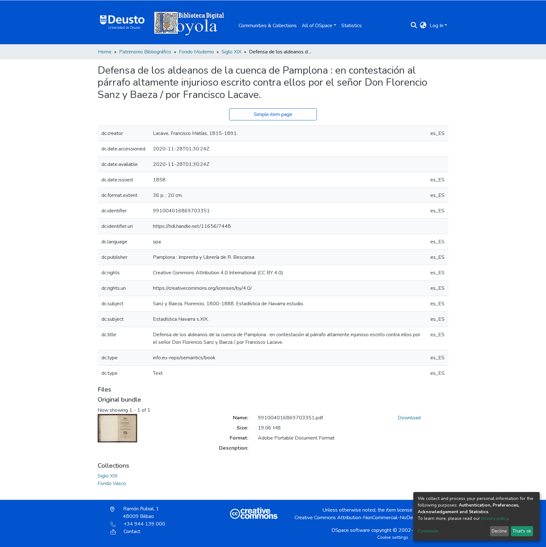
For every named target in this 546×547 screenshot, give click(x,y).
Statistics (351, 25)
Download (409, 417)
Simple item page (273, 114)
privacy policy (494, 518)
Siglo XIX (231, 51)
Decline (499, 531)
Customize (428, 531)
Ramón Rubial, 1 (140, 512)
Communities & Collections (268, 25)
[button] (423, 25)
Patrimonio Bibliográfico (145, 51)
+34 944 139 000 (144, 523)
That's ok (522, 531)
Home (105, 51)
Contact (132, 531)
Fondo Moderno (196, 51)
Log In (436, 25)
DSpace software (350, 530)
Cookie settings (392, 537)
